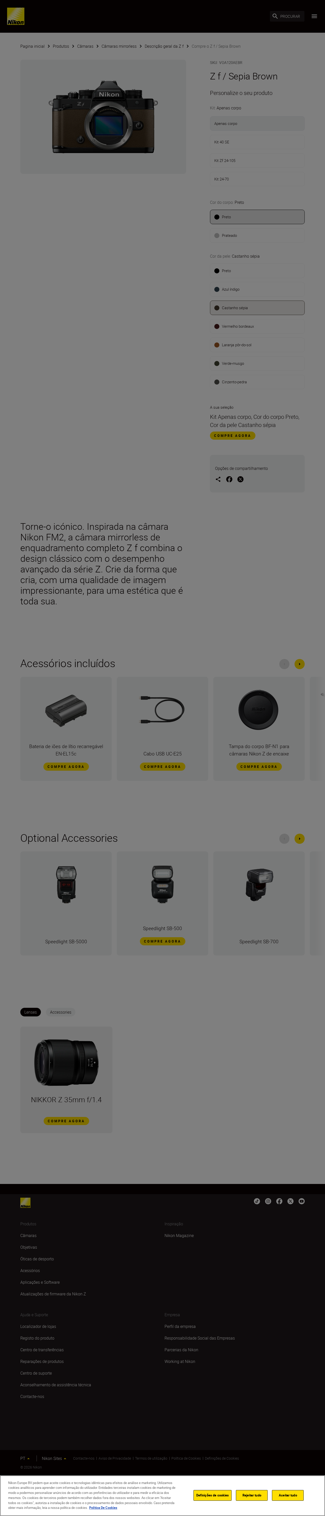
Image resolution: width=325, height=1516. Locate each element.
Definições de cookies (212, 1495)
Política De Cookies (103, 1507)
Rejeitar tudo (251, 1495)
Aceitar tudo (288, 1495)
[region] (162, 1495)
